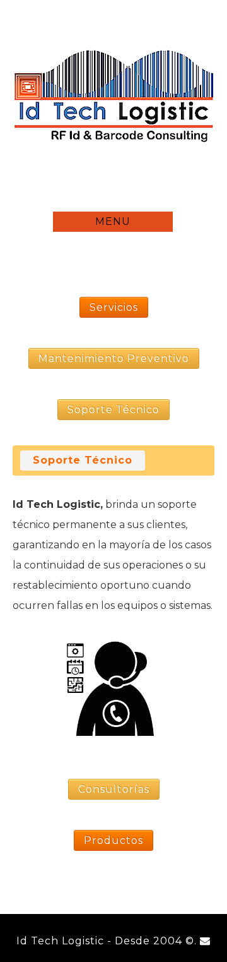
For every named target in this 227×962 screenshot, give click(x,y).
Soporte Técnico (82, 460)
